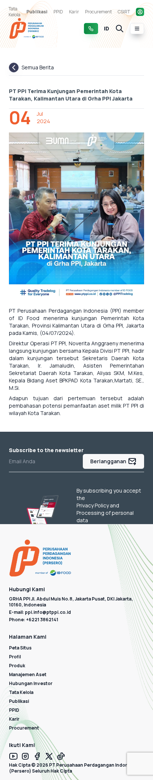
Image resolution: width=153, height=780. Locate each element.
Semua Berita (38, 67)
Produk (17, 665)
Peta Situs (20, 648)
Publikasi (37, 12)
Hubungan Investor (30, 683)
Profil (15, 657)
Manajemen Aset (27, 674)
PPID (58, 12)
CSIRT (124, 12)
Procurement (98, 12)
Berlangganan (108, 461)
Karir (74, 12)
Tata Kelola (14, 12)
